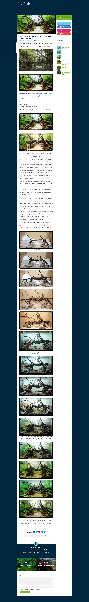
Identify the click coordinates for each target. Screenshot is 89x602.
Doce (25, 8)
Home (21, 8)
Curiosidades (50, 8)
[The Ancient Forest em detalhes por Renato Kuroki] (59, 72)
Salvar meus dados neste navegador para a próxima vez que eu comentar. (33, 589)
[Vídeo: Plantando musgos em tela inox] (59, 68)
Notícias (39, 8)
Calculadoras (67, 8)
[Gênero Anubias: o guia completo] (59, 52)
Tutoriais (44, 8)
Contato (61, 8)
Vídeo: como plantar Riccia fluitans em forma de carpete (66, 63)
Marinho (29, 8)
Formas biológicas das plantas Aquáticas (66, 48)
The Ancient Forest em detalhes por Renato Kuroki (66, 73)
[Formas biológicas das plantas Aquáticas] (59, 47)
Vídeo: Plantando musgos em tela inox (65, 68)
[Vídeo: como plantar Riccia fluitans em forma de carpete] (59, 62)
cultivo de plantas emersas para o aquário (39, 439)
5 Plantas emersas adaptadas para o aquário (65, 57)
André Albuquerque (36, 547)
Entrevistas (56, 8)
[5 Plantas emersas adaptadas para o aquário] (59, 57)
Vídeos (34, 8)
